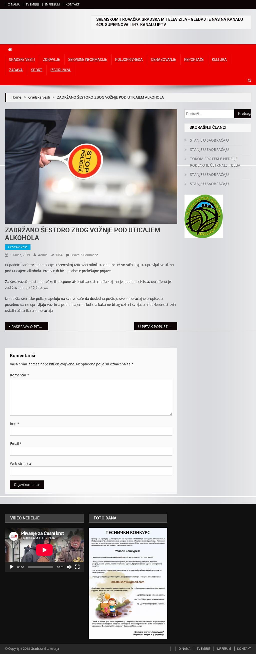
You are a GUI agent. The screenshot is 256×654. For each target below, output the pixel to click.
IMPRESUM (52, 4)
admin (43, 255)
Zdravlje (51, 60)
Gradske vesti (22, 60)
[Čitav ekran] (77, 566)
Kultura (219, 60)
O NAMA (14, 4)
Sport (36, 70)
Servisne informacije (87, 60)
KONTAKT (73, 4)
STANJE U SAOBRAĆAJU (209, 140)
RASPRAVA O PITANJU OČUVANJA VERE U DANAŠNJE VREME (30, 326)
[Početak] (11, 566)
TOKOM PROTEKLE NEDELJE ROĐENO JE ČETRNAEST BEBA (215, 162)
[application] (44, 550)
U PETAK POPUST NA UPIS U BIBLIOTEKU (157, 326)
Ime (14, 423)
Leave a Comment (84, 255)
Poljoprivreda (129, 60)
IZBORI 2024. (60, 70)
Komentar (19, 375)
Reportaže (194, 60)
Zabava (16, 70)
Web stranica (20, 463)
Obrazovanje (163, 60)
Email (16, 443)
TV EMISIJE (32, 4)
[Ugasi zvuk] (69, 566)
